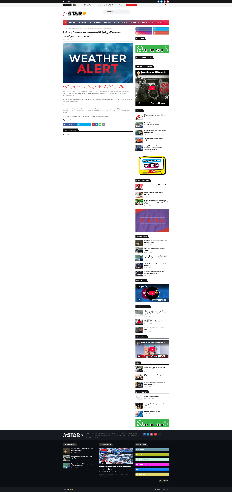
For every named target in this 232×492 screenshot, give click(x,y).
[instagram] (165, 1)
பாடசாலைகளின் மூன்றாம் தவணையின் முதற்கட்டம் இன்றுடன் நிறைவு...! (156, 383)
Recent (75, 120)
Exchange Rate (143, 464)
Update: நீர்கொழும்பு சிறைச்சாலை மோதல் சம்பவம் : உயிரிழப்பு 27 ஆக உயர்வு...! (154, 123)
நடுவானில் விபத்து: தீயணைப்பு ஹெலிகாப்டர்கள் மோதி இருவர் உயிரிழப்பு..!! (155, 241)
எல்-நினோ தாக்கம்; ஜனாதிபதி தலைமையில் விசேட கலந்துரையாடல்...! (93, 5)
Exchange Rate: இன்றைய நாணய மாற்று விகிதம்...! (154, 404)
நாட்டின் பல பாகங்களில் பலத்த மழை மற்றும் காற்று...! (154, 328)
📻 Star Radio (75, 489)
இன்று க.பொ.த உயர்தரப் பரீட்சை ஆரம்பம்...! (154, 375)
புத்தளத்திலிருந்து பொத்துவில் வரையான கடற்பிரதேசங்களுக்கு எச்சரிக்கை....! (153, 321)
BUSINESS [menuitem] (125, 22)
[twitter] (161, 1)
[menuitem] (65, 22)
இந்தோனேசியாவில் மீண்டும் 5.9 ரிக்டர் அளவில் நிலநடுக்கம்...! (155, 264)
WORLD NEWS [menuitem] (107, 22)
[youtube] (168, 1)
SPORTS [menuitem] (116, 22)
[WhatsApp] (159, 434)
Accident (141, 449)
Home (64, 1)
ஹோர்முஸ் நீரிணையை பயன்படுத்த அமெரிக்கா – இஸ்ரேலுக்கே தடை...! (155, 131)
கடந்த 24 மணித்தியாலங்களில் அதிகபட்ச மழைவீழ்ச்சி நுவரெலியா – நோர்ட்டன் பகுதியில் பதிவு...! (155, 312)
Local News (70, 120)
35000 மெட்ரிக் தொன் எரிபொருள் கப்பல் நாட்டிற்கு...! (153, 139)
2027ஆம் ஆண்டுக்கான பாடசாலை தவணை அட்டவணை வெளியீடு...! (154, 368)
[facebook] (158, 1)
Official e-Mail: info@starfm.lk (161, 489)
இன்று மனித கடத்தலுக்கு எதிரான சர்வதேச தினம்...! (154, 116)
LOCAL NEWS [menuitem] (72, 22)
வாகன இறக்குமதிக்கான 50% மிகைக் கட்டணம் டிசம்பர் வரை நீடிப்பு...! (115, 467)
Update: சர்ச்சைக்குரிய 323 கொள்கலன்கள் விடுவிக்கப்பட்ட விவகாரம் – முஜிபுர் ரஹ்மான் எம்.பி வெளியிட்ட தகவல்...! (156, 202)
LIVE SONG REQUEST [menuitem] (148, 22)
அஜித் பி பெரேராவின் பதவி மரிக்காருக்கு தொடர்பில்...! (153, 193)
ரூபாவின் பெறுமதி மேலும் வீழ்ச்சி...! (152, 411)
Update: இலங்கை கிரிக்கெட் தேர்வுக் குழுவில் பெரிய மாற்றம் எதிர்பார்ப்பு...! (155, 257)
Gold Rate (141, 469)
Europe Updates (143, 459)
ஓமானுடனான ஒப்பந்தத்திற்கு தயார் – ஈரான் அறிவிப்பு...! (154, 249)
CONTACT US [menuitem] (161, 22)
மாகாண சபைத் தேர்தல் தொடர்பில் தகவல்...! (155, 185)
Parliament (142, 474)
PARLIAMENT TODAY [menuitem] (85, 22)
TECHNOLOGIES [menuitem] (135, 22)
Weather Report (71, 28)
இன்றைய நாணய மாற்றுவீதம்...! (151, 396)
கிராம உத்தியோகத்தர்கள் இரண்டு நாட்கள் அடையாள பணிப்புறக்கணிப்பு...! (154, 272)
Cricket (140, 454)
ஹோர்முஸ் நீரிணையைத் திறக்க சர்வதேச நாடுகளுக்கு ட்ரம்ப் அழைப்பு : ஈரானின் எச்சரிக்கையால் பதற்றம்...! (154, 147)
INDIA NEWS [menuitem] (97, 22)
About (69, 1)
